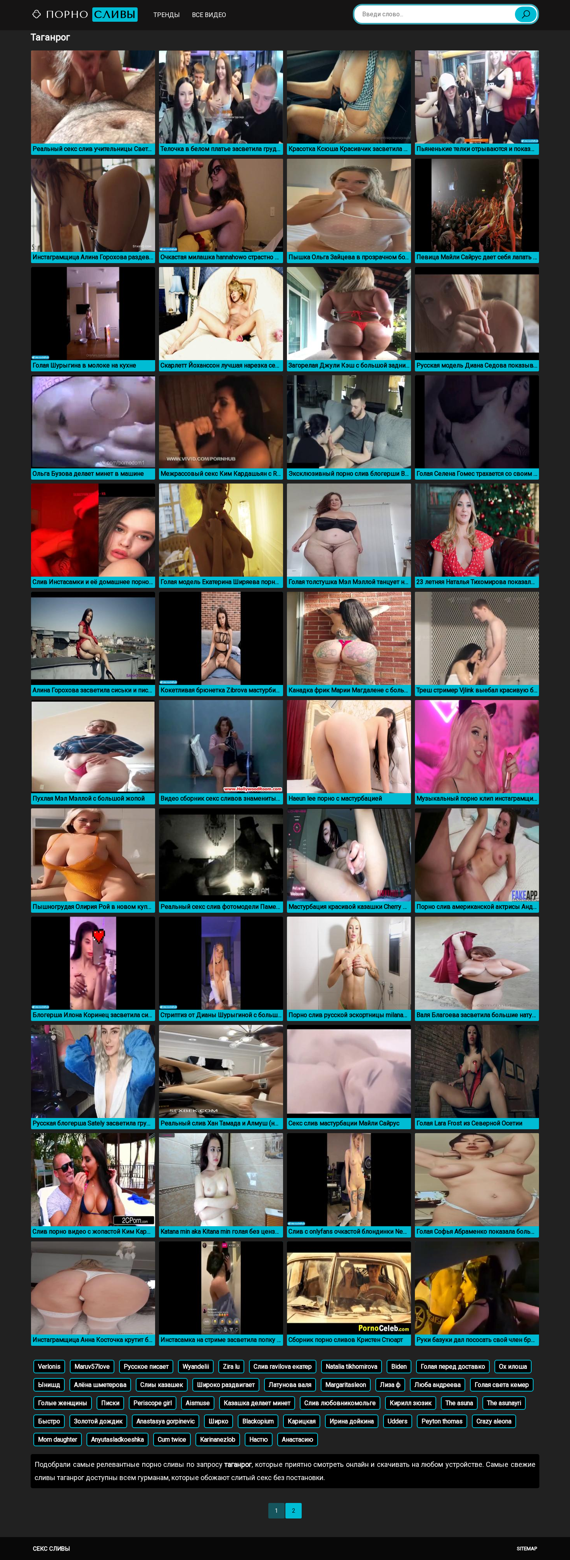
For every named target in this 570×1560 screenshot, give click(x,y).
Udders (398, 1421)
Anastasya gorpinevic (165, 1421)
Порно (89, 15)
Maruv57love (92, 1366)
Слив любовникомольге (340, 1403)
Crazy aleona (494, 1421)
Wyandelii (196, 1366)
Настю (258, 1439)
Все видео (209, 15)
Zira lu (231, 1366)
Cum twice (172, 1439)
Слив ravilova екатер (283, 1366)
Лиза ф (390, 1384)
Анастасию (297, 1439)
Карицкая (302, 1421)
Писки (110, 1403)
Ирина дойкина (352, 1421)
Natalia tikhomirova (351, 1366)
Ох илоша (513, 1366)
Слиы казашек (161, 1384)
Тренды (167, 15)
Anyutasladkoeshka (117, 1439)
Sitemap (527, 1548)
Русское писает (146, 1366)
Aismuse (198, 1403)
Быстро (49, 1421)
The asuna (459, 1403)
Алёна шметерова (100, 1384)
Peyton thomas (442, 1421)
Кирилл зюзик (411, 1403)
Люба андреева (438, 1384)
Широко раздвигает (226, 1384)
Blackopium (258, 1421)
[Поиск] (526, 14)
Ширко (218, 1421)
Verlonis (49, 1366)
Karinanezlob (217, 1439)
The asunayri (504, 1403)
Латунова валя (290, 1384)
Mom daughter (57, 1439)
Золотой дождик (98, 1421)
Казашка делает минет (257, 1403)
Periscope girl (152, 1403)
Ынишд (49, 1384)
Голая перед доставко (453, 1366)
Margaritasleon (345, 1384)
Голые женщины (62, 1403)
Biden (399, 1366)
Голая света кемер (502, 1384)
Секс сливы (51, 1548)
